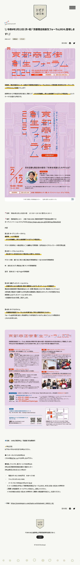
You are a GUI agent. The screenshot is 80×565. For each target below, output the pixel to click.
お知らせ (15, 39)
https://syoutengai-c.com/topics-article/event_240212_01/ (32, 503)
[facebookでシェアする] (70, 43)
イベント (22, 39)
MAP (40, 537)
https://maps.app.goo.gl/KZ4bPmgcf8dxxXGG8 (44, 222)
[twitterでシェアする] (74, 43)
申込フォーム (14, 458)
